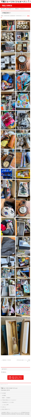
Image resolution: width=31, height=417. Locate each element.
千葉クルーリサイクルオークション (16, 2)
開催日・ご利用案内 (6, 397)
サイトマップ (5, 384)
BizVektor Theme (15, 413)
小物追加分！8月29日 (6, 360)
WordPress (9, 413)
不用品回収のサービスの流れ (8, 402)
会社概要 (4, 395)
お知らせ (4, 407)
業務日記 (4, 372)
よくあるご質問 (5, 404)
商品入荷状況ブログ (6, 409)
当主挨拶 (4, 393)
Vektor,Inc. (22, 413)
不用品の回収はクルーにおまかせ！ (9, 400)
